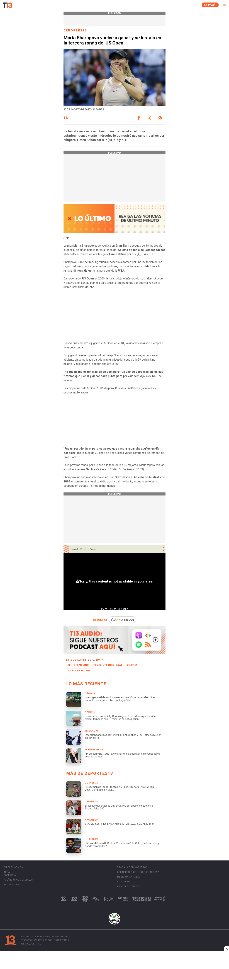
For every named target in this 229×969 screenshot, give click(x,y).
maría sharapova (80, 670)
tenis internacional (108, 665)
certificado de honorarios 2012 (138, 872)
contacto (123, 881)
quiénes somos (13, 867)
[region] (114, 960)
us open (132, 665)
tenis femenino (78, 665)
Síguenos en (100, 619)
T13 (66, 117)
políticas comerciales (18, 880)
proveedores (12, 884)
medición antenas (128, 877)
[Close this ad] (226, 948)
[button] (138, 118)
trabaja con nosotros (132, 867)
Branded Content (128, 886)
